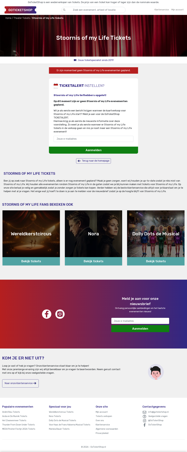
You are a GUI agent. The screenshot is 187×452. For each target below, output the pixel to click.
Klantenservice (103, 424)
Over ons (100, 420)
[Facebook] (46, 314)
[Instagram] (59, 314)
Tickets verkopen (104, 416)
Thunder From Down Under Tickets (18, 424)
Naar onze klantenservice (19, 383)
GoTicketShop (155, 424)
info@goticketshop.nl (158, 412)
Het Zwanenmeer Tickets (14, 420)
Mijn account (102, 412)
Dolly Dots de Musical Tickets (62, 420)
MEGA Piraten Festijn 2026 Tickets (18, 429)
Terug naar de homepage (95, 160)
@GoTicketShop (155, 420)
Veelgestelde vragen (158, 416)
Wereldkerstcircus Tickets (61, 412)
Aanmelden (94, 150)
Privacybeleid (102, 433)
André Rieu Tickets (11, 412)
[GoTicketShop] (32, 10)
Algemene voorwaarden (107, 429)
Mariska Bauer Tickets (59, 429)
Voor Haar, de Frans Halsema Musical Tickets (69, 424)
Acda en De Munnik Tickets (14, 416)
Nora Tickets (55, 416)
